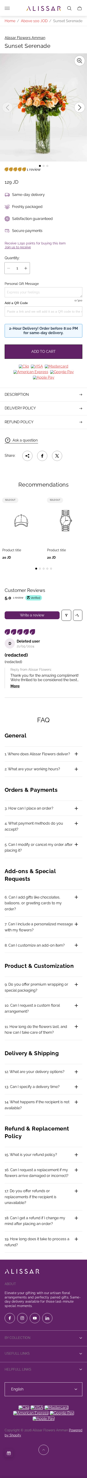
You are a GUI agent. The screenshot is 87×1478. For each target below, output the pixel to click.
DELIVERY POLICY (20, 408)
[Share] (27, 456)
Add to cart (43, 351)
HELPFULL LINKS (18, 1369)
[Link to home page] (22, 1272)
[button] (40, 166)
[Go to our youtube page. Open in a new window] (35, 1318)
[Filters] (66, 615)
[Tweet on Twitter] (57, 456)
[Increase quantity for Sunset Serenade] (26, 268)
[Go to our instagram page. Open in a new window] (22, 1318)
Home (10, 21)
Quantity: (12, 258)
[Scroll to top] (44, 1450)
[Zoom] (79, 61)
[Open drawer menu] (7, 8)
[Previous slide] (7, 107)
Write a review (32, 615)
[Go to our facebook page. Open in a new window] (10, 1318)
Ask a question (25, 440)
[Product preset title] (21, 520)
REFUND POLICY (19, 422)
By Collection (17, 1338)
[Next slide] (79, 107)
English (17, 1389)
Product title (11, 550)
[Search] (69, 8)
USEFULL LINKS (17, 1353)
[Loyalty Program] (9, 1453)
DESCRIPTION (17, 394)
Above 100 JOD (34, 21)
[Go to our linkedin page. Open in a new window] (47, 1318)
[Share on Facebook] (42, 456)
